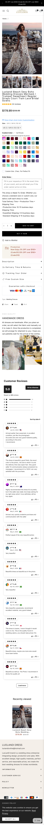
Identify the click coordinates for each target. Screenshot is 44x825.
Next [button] (40, 49)
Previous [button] (4, 49)
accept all (10, 819)
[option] (22, 48)
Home (4, 19)
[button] (41, 3)
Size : (11, 123)
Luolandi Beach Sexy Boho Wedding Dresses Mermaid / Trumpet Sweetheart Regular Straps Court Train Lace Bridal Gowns (22, 731)
